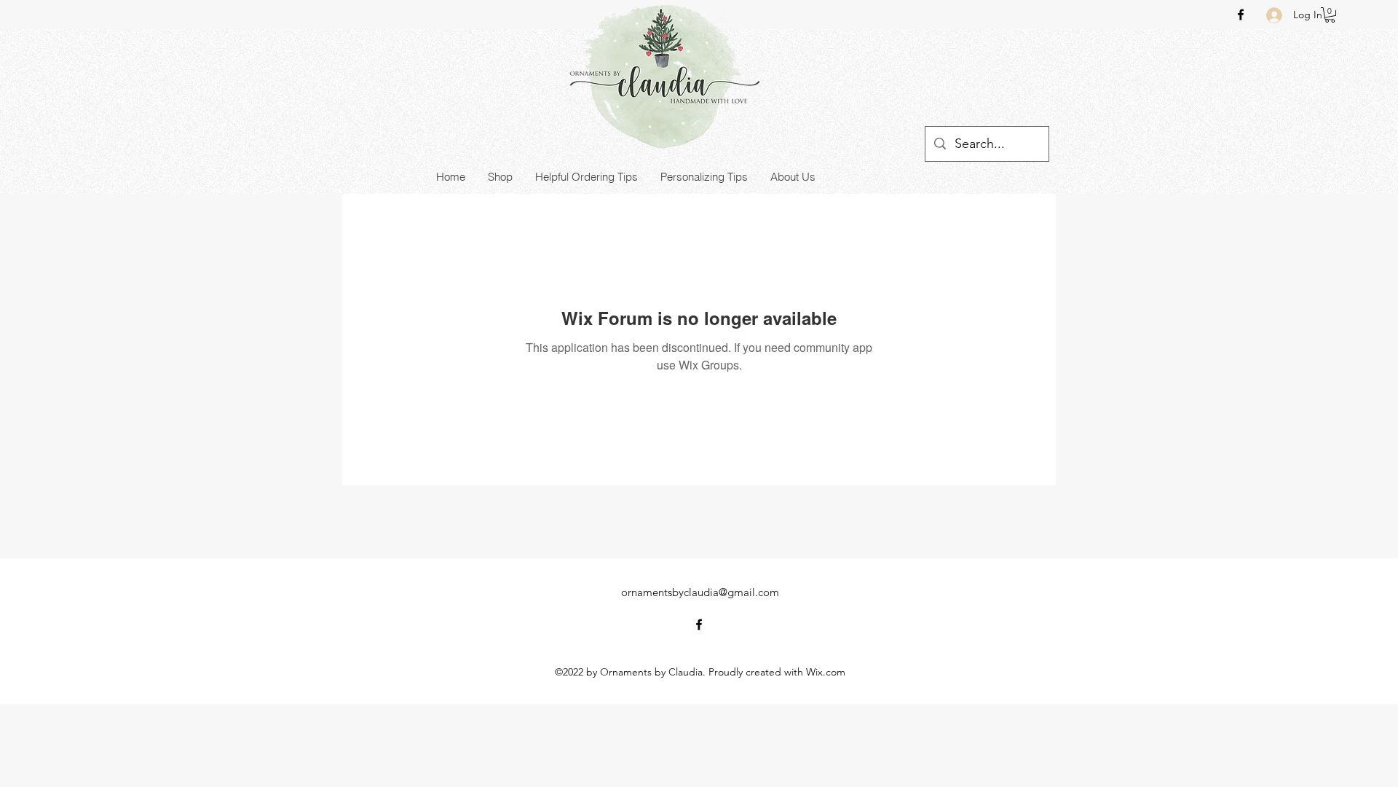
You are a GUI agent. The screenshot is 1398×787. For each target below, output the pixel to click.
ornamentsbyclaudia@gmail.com (700, 592)
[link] (1330, 15)
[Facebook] (1240, 14)
